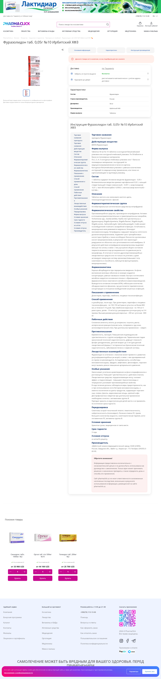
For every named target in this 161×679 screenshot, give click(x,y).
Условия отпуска (80, 228)
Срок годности (79, 220)
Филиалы (7, 633)
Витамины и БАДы (49, 622)
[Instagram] (121, 641)
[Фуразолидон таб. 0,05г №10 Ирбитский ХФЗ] (34, 70)
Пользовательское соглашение (93, 638)
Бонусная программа (12, 617)
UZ (157, 16)
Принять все (149, 671)
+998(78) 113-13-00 (142, 16)
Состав (76, 154)
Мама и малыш (48, 649)
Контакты (7, 628)
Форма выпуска (80, 214)
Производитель (80, 231)
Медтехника (47, 643)
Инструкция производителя (140, 50)
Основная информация (82, 50)
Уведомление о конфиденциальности (18, 673)
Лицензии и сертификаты (14, 638)
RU (154, 16)
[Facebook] (127, 641)
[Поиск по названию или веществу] (107, 24)
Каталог (6, 622)
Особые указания (80, 209)
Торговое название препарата (78, 138)
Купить (17, 578)
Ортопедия (46, 638)
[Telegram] (133, 641)
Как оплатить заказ (88, 633)
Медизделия (47, 633)
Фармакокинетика (81, 171)
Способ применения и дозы (79, 181)
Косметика (46, 612)
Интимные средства (50, 628)
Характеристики (111, 50)
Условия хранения (81, 217)
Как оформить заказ (89, 628)
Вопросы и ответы (88, 622)
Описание (78, 157)
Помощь (84, 617)
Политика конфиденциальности (94, 643)
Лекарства (46, 617)
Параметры (133, 671)
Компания (7, 612)
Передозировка (80, 212)
